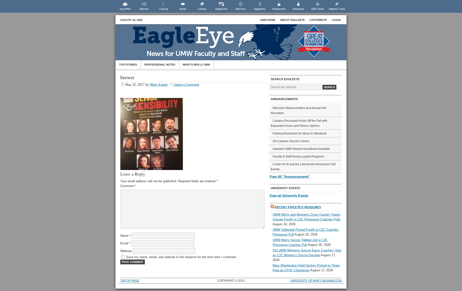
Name (125, 235)
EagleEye (235, 45)
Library (202, 9)
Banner (144, 9)
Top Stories (128, 64)
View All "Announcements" (290, 176)
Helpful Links (337, 9)
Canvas (163, 9)
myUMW (125, 9)
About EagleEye (292, 19)
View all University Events (289, 195)
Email (183, 9)
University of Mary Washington (316, 280)
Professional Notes (159, 64)
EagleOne (221, 9)
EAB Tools (317, 9)
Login (336, 19)
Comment (128, 186)
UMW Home (267, 19)
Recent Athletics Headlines (298, 207)
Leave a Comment (186, 84)
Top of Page (129, 280)
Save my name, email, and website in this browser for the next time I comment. (181, 257)
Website (126, 251)
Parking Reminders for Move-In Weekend (300, 133)
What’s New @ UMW (196, 64)
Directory (298, 9)
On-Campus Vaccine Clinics (291, 141)
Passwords (279, 9)
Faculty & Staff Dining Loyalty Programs (298, 156)
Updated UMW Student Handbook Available (301, 149)
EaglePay (259, 9)
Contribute (318, 19)
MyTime (240, 9)
